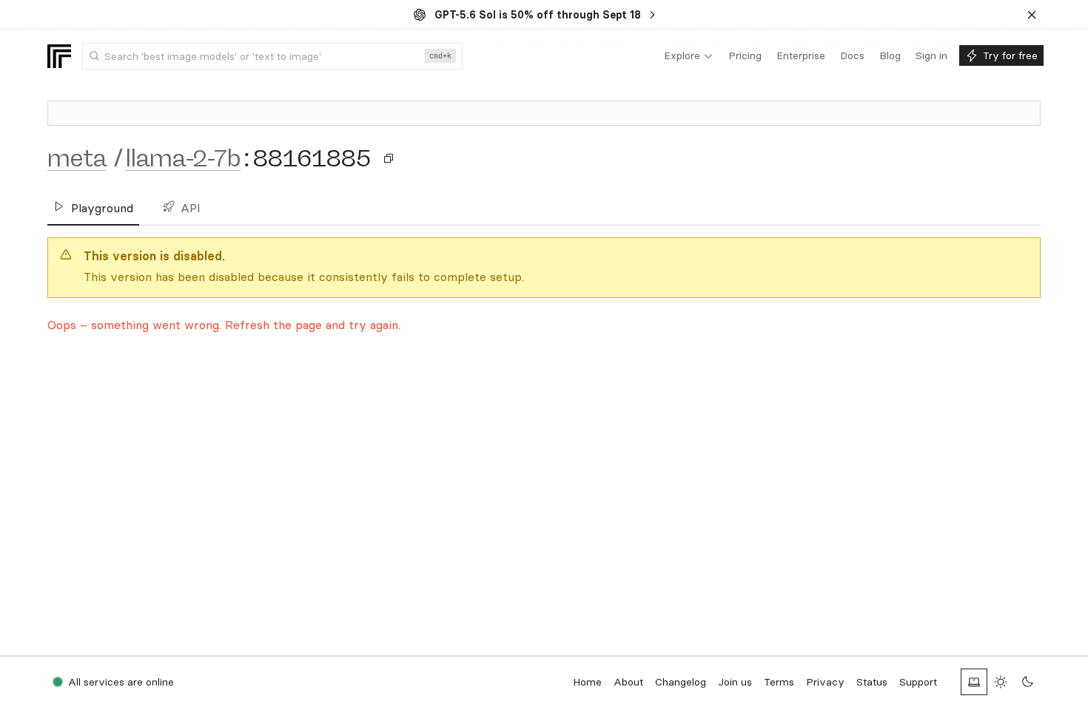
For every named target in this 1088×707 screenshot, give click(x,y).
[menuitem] (688, 56)
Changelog (680, 682)
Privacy (825, 682)
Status (871, 682)
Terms (779, 682)
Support (918, 682)
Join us (735, 682)
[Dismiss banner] (1032, 15)
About (628, 682)
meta (76, 158)
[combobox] (272, 56)
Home (587, 682)
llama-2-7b (183, 158)
